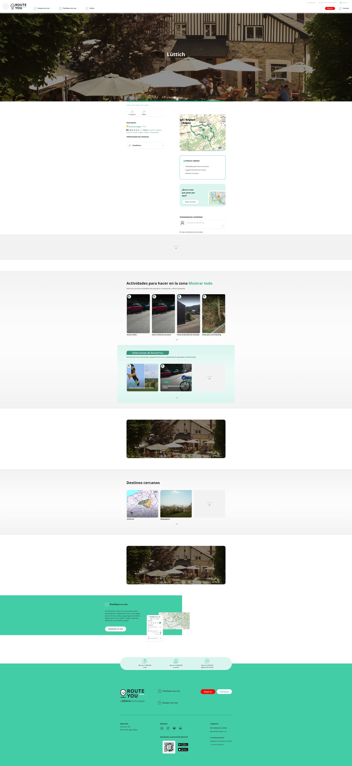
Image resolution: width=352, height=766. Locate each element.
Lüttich (142, 105)
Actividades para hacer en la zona (197, 166)
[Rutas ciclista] (138, 313)
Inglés (141, 132)
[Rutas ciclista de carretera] (163, 313)
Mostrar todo (200, 283)
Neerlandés (155, 132)
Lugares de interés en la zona (195, 170)
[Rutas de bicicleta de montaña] (188, 313)
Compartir (132, 114)
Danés (128, 132)
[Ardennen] (142, 503)
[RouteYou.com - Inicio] (18, 6)
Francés (135, 132)
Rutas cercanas (190, 202)
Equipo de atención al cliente (222, 741)
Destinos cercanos (191, 173)
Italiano (146, 132)
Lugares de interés (130, 105)
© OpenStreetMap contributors (218, 150)
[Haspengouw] (176, 503)
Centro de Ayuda (218, 745)
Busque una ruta (170, 703)
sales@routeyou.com (219, 731)
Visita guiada (311, 2)
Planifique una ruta (171, 691)
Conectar (224, 691)
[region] (202, 132)
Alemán (152, 130)
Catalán (158, 130)
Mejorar (330, 8)
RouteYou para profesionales (328, 2)
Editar (144, 114)
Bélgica (138, 105)
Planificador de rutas (115, 629)
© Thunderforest (207, 150)
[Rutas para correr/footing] (213, 313)
